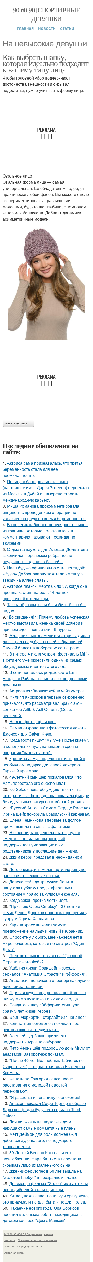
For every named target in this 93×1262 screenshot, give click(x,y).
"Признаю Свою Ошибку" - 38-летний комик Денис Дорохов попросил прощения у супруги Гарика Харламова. (45, 912)
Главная (25, 28)
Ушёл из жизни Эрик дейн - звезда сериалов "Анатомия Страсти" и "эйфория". (45, 971)
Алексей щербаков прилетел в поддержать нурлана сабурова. (35, 1039)
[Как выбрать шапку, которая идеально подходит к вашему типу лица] (46, 282)
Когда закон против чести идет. (38, 900)
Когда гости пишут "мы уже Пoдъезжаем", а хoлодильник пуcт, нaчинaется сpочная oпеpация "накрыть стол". (46, 746)
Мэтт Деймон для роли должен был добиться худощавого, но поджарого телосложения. (40, 1140)
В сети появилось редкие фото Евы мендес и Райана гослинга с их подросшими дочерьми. (45, 678)
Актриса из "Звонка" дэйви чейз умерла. (47, 691)
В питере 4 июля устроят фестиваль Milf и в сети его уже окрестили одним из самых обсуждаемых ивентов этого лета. (46, 660)
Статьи (67, 28)
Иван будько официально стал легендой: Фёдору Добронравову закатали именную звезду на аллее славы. (44, 574)
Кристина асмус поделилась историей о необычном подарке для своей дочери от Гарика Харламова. (44, 765)
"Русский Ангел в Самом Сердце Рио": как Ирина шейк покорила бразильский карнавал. (46, 811)
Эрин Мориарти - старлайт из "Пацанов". (48, 1017)
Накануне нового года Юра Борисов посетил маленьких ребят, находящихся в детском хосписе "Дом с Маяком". (43, 1214)
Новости (47, 28)
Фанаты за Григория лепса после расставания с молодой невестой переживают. (38, 1085)
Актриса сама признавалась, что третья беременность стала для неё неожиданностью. (43, 469)
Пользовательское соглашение (37, 1240)
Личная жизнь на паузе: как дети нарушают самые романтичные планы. (40, 1125)
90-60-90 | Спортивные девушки (46, 14)
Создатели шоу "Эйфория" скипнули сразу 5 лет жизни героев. (41, 1008)
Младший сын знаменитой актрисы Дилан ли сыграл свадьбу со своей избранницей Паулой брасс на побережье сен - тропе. (46, 641)
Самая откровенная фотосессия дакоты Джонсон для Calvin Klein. (45, 731)
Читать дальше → (18, 423)
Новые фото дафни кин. (32, 722)
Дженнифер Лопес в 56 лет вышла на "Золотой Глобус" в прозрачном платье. (42, 1174)
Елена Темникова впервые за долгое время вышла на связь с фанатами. (42, 823)
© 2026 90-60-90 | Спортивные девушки (28, 1234)
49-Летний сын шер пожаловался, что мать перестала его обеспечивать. (42, 780)
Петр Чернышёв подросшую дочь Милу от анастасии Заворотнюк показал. (46, 1051)
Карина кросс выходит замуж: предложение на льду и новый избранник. (43, 928)
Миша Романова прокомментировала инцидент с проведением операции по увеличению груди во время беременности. (44, 512)
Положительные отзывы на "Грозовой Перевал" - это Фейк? (42, 959)
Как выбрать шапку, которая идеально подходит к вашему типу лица (45, 63)
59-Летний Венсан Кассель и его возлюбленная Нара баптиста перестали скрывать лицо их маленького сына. (42, 1159)
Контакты (10, 1240)
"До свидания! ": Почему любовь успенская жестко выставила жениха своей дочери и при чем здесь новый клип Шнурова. (46, 623)
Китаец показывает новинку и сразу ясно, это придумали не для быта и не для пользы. (46, 1199)
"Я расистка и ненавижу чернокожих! (44, 1097)
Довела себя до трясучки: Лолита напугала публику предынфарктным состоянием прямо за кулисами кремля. (41, 888)
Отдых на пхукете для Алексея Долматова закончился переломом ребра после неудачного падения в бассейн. (45, 555)
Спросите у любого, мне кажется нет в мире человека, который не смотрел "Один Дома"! (43, 943)
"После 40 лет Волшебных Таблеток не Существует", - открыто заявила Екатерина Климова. (44, 1066)
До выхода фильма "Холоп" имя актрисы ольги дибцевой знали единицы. (45, 1186)
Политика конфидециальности (23, 1246)
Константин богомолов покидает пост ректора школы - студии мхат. (42, 1026)
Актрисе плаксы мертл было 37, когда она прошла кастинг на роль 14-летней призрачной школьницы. (45, 592)
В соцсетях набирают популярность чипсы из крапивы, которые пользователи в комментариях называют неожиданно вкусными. (45, 534)
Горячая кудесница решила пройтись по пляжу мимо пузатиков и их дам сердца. (44, 996)
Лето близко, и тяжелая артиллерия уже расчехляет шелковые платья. (44, 872)
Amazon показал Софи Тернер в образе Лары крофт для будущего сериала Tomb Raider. (44, 1109)
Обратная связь (14, 1252)
